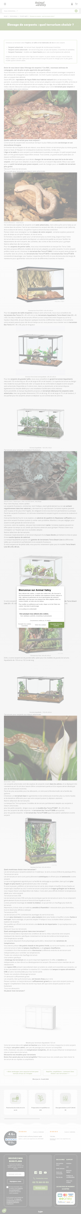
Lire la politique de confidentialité (28, 609)
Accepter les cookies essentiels (24, 624)
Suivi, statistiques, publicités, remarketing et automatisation (36, 616)
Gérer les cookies (40, 625)
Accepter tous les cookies (56, 624)
